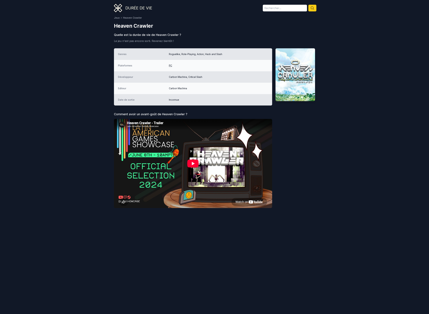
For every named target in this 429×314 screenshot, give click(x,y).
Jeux (117, 17)
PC (170, 65)
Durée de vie (138, 8)
